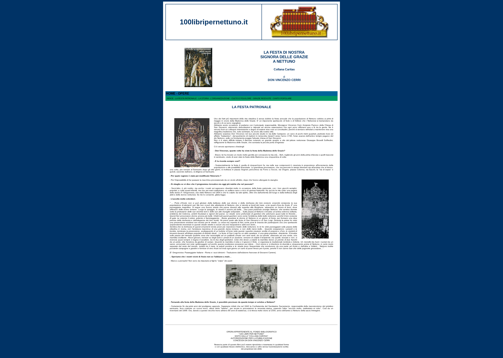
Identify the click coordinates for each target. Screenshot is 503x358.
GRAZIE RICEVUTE (262, 98)
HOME (170, 93)
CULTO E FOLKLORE (241, 98)
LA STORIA (203, 98)
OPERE (183, 93)
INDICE (170, 98)
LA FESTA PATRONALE (186, 98)
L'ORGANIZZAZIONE (220, 98)
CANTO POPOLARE (282, 98)
